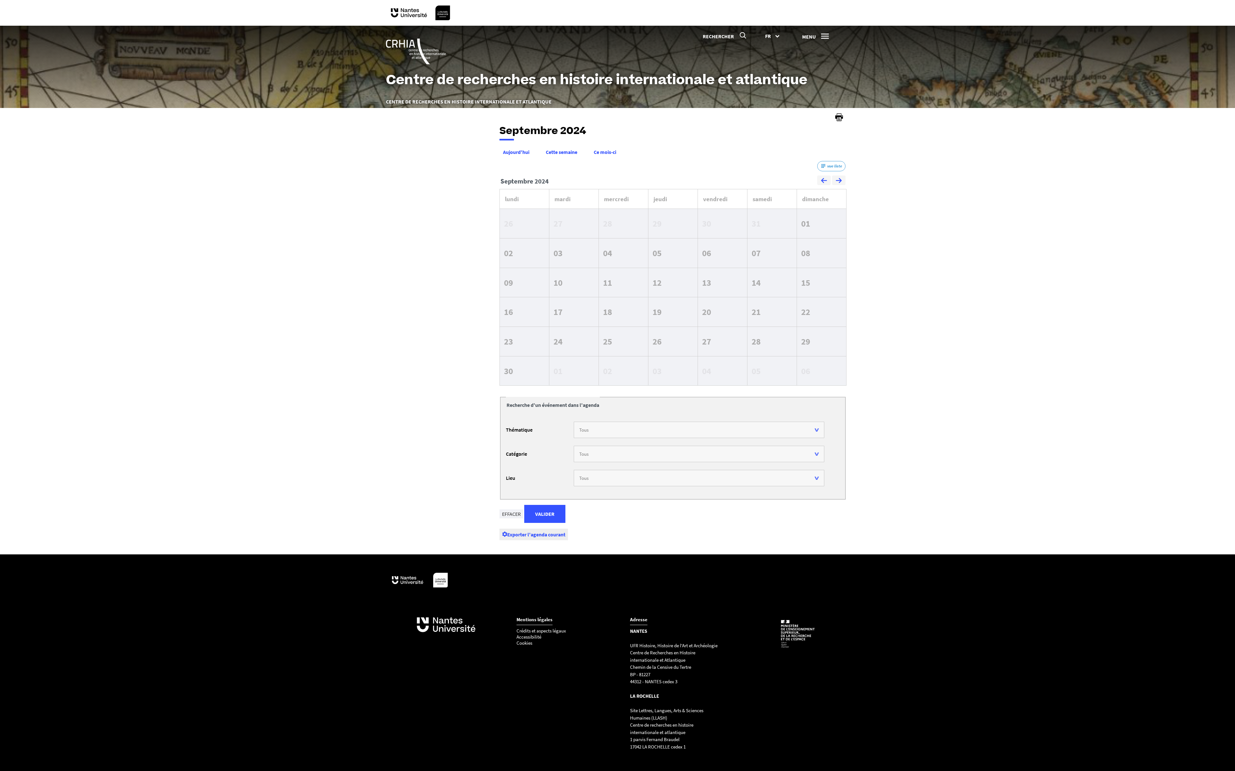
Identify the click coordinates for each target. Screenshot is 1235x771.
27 (558, 223)
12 (657, 282)
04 (607, 252)
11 (607, 282)
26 (508, 223)
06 (706, 252)
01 (805, 223)
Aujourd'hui (516, 152)
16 (508, 311)
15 (805, 282)
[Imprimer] (839, 117)
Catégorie (516, 454)
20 (706, 311)
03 (558, 252)
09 (508, 282)
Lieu (510, 478)
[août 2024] (824, 181)
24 (558, 341)
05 (657, 252)
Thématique (519, 429)
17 (558, 311)
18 (607, 311)
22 (805, 311)
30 (706, 223)
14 (756, 282)
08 (805, 252)
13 (706, 282)
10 (558, 282)
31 (756, 223)
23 (508, 341)
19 (657, 311)
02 (508, 252)
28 (607, 223)
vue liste (834, 166)
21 (756, 311)
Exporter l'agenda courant (536, 534)
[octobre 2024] (839, 181)
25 (607, 341)
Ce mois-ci (605, 152)
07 (756, 252)
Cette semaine (561, 152)
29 (657, 223)
